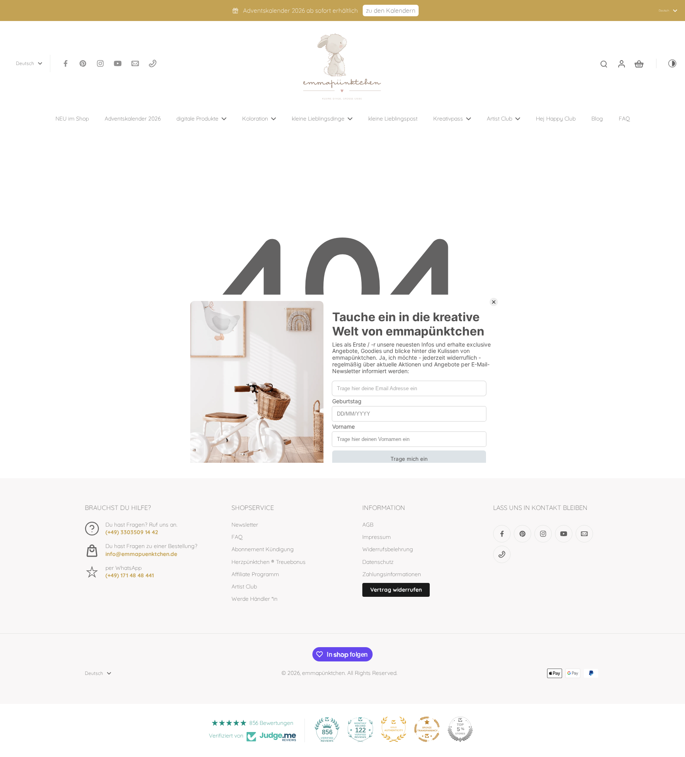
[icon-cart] (638, 63)
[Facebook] (65, 63)
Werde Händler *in (254, 598)
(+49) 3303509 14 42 (131, 532)
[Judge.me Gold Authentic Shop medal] (393, 729)
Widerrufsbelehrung (387, 549)
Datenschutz (378, 561)
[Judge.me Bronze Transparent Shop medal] (427, 729)
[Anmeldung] (621, 63)
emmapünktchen (323, 673)
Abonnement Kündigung (263, 549)
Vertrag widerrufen (396, 589)
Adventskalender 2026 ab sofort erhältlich (300, 10)
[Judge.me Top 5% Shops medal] (460, 729)
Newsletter (245, 524)
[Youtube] (117, 63)
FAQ (237, 536)
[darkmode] (666, 63)
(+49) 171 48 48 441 (129, 575)
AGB (367, 524)
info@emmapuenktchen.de (141, 554)
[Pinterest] (83, 63)
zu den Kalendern (390, 10)
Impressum (376, 536)
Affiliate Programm (255, 574)
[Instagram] (100, 63)
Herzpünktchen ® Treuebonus (269, 561)
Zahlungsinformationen (391, 574)
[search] (603, 63)
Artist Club (244, 586)
